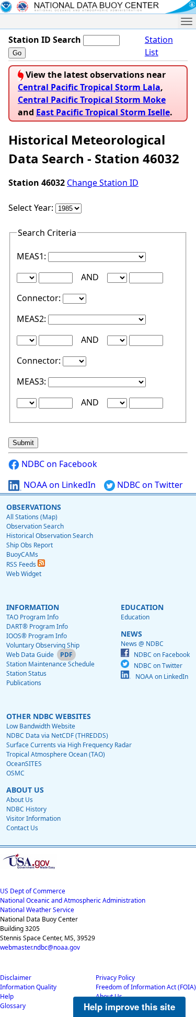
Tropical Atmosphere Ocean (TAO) (55, 754)
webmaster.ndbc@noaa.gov (40, 947)
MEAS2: (32, 319)
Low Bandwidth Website (40, 726)
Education (135, 617)
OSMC (15, 773)
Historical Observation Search (49, 535)
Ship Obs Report (29, 545)
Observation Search (35, 526)
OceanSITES (24, 763)
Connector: (40, 298)
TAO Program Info (32, 617)
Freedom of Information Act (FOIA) (146, 987)
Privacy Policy (115, 977)
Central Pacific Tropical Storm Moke (92, 99)
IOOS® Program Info (36, 635)
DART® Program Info (37, 626)
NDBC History (26, 809)
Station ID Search (44, 39)
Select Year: (31, 207)
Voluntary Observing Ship (42, 645)
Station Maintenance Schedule (50, 664)
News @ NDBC (142, 643)
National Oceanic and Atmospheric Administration (72, 900)
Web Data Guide (30, 654)
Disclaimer (15, 977)
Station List (159, 46)
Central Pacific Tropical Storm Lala (89, 87)
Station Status (26, 673)
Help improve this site (129, 1006)
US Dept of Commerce (32, 891)
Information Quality (28, 987)
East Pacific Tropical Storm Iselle (103, 112)
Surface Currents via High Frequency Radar (69, 744)
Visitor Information (33, 818)
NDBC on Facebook (58, 464)
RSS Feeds (22, 564)
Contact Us (22, 827)
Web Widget (23, 573)
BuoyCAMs (22, 554)
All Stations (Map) (31, 516)
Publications (23, 682)
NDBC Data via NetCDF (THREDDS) (57, 735)
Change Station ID (103, 182)
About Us (19, 799)
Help (7, 996)
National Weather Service (37, 909)
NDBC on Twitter (149, 484)
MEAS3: (32, 381)
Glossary (13, 1005)
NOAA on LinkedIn (58, 484)
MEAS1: (32, 256)
